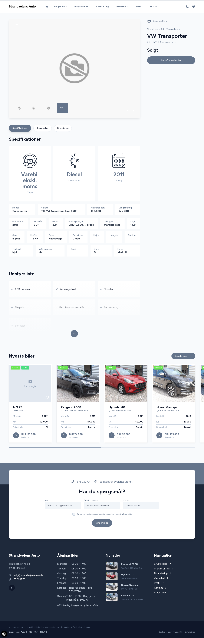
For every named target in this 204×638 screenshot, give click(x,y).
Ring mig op (102, 522)
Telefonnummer (91, 500)
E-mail (126, 500)
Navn (47, 500)
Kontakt (152, 7)
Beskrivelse (42, 128)
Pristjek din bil (81, 7)
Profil (138, 7)
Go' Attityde (190, 632)
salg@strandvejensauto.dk (115, 481)
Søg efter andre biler (171, 60)
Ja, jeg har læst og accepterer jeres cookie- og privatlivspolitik (104, 514)
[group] (74, 68)
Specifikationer (20, 128)
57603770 (83, 481)
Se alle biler (181, 356)
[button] (128, 111)
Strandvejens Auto (156, 29)
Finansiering (102, 7)
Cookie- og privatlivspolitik (170, 632)
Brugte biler (60, 7)
